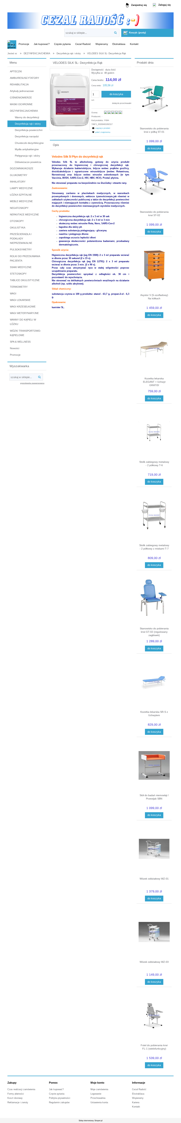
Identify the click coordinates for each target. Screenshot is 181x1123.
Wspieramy (138, 1098)
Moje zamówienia (99, 1089)
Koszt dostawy (15, 1098)
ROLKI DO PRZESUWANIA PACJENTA (25, 258)
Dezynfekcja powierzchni (28, 130)
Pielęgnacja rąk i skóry (27, 155)
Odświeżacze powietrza (28, 162)
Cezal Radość (139, 1089)
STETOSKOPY (18, 273)
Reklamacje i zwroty (17, 1102)
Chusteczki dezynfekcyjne (29, 143)
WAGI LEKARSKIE (20, 300)
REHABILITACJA (19, 84)
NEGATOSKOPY (19, 208)
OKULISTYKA (17, 227)
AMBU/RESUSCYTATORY (24, 78)
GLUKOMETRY (18, 175)
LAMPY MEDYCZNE (21, 188)
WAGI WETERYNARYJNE (24, 313)
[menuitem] (23, 44)
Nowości (14, 348)
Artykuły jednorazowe (22, 91)
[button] (100, 128)
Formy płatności (15, 1094)
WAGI (13, 293)
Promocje (15, 354)
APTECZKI (16, 71)
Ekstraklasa (138, 1094)
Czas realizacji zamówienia (21, 1089)
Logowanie (95, 1094)
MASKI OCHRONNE (21, 104)
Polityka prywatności (59, 1098)
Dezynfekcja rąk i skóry (28, 123)
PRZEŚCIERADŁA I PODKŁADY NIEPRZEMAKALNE (21, 238)
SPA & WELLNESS (20, 341)
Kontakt (136, 1107)
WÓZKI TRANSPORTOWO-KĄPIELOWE (25, 333)
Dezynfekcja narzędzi (27, 136)
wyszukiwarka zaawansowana (32, 383)
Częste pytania (56, 1094)
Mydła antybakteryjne (27, 149)
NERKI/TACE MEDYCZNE (24, 214)
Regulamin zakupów (59, 1102)
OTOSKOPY (17, 221)
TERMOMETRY (19, 286)
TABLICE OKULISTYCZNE (25, 280)
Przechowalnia (97, 1098)
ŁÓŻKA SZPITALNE (21, 194)
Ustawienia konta (99, 1102)
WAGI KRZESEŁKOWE (23, 306)
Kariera (135, 1102)
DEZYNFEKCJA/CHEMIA (24, 110)
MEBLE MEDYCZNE (21, 201)
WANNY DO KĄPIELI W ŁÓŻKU (23, 321)
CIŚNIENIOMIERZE (21, 97)
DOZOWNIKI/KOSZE (21, 168)
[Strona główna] (90, 19)
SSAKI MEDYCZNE (20, 267)
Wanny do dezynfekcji (27, 117)
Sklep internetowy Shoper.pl (90, 1120)
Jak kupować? (56, 1089)
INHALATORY (17, 181)
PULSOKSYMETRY (21, 249)
